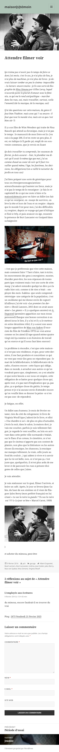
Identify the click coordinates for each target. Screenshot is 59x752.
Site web (9, 700)
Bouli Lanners (10, 566)
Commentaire (12, 642)
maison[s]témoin (18, 7)
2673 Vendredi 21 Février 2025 (26, 616)
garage (33, 563)
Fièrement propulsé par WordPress (19, 748)
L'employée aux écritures (19, 592)
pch (24, 563)
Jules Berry (49, 566)
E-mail (9, 689)
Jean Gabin (39, 566)
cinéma (32, 566)
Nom (8, 677)
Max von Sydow (35, 327)
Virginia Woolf (34, 568)
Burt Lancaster (22, 566)
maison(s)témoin (13, 196)
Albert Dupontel (46, 563)
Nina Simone (22, 89)
